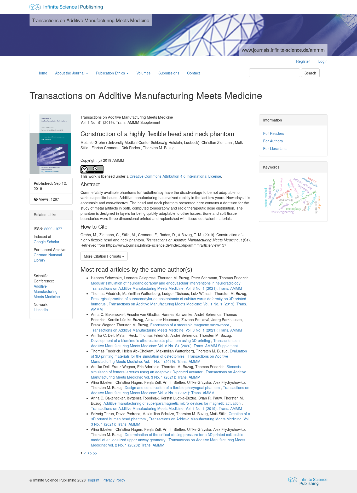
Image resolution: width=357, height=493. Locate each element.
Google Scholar (46, 241)
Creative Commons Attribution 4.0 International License (175, 176)
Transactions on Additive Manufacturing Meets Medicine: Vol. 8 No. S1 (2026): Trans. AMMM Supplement (165, 343)
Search (310, 73)
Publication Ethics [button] (111, 73)
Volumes (143, 73)
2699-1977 (53, 228)
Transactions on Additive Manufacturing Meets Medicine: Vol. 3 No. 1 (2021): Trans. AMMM (166, 288)
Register (303, 61)
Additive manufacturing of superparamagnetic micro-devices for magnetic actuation (172, 403)
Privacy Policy (113, 480)
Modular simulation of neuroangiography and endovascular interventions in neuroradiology (166, 283)
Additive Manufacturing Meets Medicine (47, 291)
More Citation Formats (103, 256)
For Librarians (274, 148)
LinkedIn (41, 309)
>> (95, 452)
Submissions (168, 73)
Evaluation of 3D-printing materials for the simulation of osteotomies (169, 353)
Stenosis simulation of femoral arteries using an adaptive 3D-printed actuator (166, 369)
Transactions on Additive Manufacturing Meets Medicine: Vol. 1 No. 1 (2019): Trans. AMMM (159, 358)
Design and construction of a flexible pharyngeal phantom (173, 387)
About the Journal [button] (70, 73)
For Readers (273, 133)
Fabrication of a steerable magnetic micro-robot (190, 324)
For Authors (273, 140)
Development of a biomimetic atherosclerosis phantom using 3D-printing (151, 340)
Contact (193, 73)
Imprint (93, 480)
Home (42, 73)
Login (322, 61)
